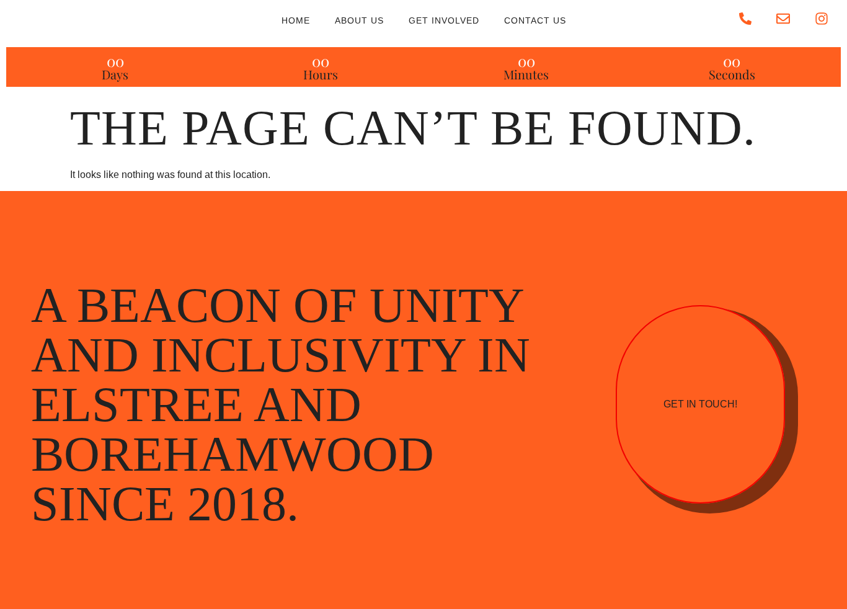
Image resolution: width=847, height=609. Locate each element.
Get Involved (444, 20)
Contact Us (535, 20)
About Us (359, 20)
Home (296, 20)
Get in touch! (700, 404)
